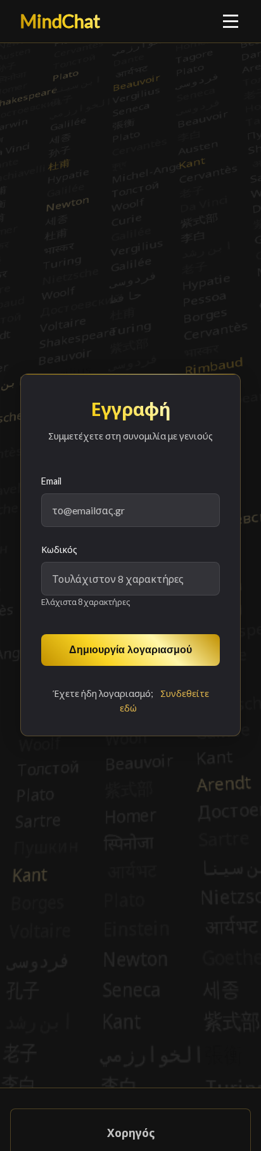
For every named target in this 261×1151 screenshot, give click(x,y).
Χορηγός (131, 1133)
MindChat (60, 21)
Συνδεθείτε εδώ (164, 700)
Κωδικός (59, 549)
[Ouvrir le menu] (231, 20)
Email (51, 481)
